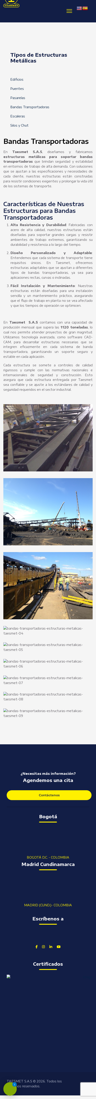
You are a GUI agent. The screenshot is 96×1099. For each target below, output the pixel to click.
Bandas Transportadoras (29, 107)
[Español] (85, 8)
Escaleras (17, 116)
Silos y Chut (19, 125)
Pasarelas (17, 98)
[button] (48, 437)
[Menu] (69, 11)
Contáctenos (49, 795)
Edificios (16, 79)
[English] (79, 8)
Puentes (17, 89)
